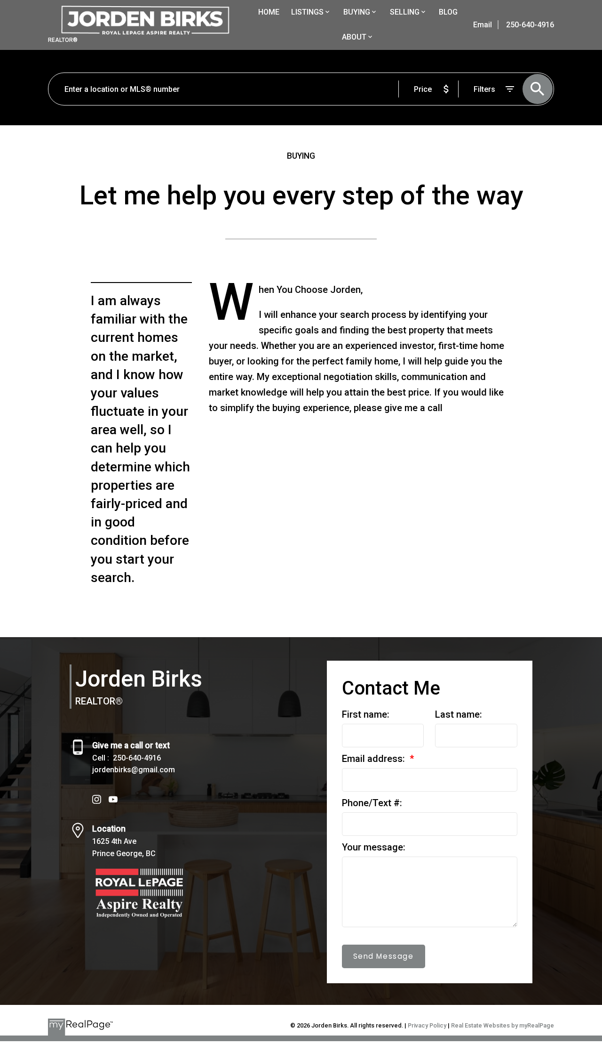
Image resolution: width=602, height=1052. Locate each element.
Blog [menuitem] (448, 12)
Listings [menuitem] (307, 12)
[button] (96, 799)
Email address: (374, 758)
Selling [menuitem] (405, 12)
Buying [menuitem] (356, 12)
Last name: (458, 714)
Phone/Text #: (372, 803)
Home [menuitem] (268, 12)
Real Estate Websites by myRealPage (502, 1025)
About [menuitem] (354, 36)
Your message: (373, 847)
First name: (365, 714)
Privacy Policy (427, 1025)
